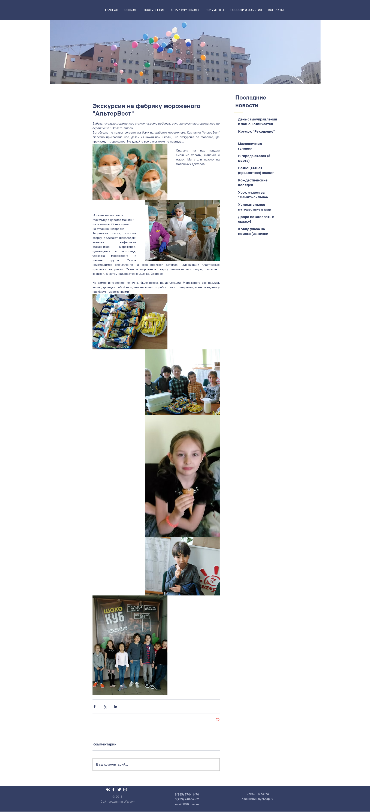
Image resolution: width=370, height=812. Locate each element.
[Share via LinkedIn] (115, 707)
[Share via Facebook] (94, 707)
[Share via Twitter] (105, 707)
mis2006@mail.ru (187, 804)
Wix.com (129, 801)
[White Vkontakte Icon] (107, 789)
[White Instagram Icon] (125, 789)
